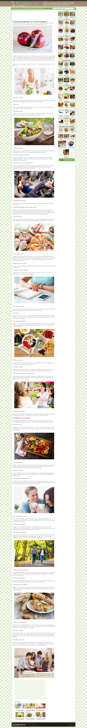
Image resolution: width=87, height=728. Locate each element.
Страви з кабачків (72, 75)
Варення (61, 123)
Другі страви (66, 138)
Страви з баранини (67, 42)
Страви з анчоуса (61, 58)
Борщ (61, 33)
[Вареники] (60, 131)
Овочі (66, 68)
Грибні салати (60, 25)
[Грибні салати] (60, 24)
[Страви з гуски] (60, 48)
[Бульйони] (66, 32)
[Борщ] (60, 32)
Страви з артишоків (61, 75)
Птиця (66, 44)
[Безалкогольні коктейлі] (66, 114)
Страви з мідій (72, 67)
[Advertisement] (34, 16)
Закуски (67, 11)
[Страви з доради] (72, 57)
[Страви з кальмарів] (60, 65)
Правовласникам (71, 725)
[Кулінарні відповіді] (62, 146)
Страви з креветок (66, 67)
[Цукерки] (72, 98)
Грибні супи (72, 33)
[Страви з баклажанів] (66, 73)
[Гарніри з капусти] (72, 81)
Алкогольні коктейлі (60, 116)
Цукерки (72, 99)
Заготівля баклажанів (72, 124)
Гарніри (67, 76)
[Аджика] (60, 89)
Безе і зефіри (60, 100)
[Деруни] (66, 131)
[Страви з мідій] (72, 65)
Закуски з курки (66, 17)
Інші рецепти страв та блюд (66, 126)
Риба (66, 52)
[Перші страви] (60, 137)
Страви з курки (72, 50)
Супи (66, 27)
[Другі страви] (66, 137)
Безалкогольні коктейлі (67, 116)
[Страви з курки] (72, 48)
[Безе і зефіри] (60, 98)
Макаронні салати (72, 25)
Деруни (66, 132)
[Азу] (60, 40)
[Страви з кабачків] (72, 73)
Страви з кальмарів (61, 67)
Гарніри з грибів (66, 83)
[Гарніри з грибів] (66, 81)
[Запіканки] (72, 106)
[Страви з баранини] (66, 40)
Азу (60, 41)
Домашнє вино (72, 116)
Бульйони (67, 33)
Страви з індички (66, 50)
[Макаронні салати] (72, 24)
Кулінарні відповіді (62, 147)
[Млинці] (60, 106)
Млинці (60, 107)
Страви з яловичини (72, 42)
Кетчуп (72, 90)
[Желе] (66, 98)
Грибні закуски (60, 17)
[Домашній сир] (66, 122)
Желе (66, 99)
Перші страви (60, 139)
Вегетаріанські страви (72, 139)
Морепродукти (66, 60)
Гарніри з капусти (72, 83)
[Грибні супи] (72, 32)
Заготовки (66, 118)
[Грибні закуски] (60, 15)
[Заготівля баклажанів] (72, 122)
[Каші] (72, 131)
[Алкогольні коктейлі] (60, 114)
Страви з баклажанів (66, 75)
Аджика (60, 90)
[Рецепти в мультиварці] (66, 154)
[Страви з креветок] (66, 65)
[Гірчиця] (66, 89)
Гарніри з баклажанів (60, 83)
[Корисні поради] (71, 146)
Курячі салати (66, 25)
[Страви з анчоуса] (60, 57)
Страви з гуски (61, 50)
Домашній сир (67, 124)
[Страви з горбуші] (66, 57)
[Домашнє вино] (72, 114)
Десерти (66, 93)
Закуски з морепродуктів (72, 17)
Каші (72, 132)
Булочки (66, 107)
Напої (66, 109)
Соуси (66, 85)
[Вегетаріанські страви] (72, 137)
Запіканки (72, 107)
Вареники (61, 132)
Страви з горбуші (66, 58)
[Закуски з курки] (66, 15)
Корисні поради (71, 147)
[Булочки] (66, 106)
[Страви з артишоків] (60, 73)
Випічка (67, 101)
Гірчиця (66, 90)
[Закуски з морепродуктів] (72, 15)
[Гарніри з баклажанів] (60, 81)
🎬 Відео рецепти (66, 159)
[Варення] (60, 122)
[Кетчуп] (72, 89)
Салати (67, 19)
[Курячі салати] (66, 24)
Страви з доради (72, 58)
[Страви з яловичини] (72, 40)
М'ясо (66, 35)
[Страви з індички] (66, 48)
